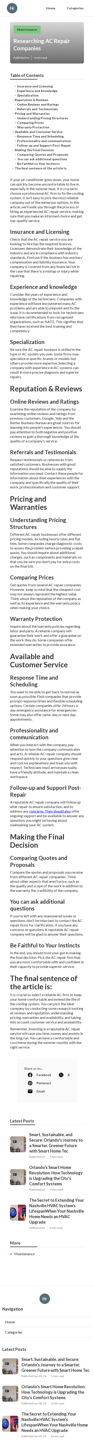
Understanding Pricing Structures (42, 118)
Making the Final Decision (34, 150)
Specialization (28, 95)
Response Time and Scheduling (40, 136)
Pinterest (44, 1083)
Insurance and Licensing (35, 86)
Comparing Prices (30, 123)
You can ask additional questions (42, 159)
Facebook (44, 1075)
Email (41, 1091)
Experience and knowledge (37, 91)
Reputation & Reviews (31, 100)
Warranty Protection (33, 127)
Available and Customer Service (39, 132)
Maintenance (27, 29)
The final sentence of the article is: (41, 168)
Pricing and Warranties (32, 113)
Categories (75, 8)
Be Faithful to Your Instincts (38, 164)
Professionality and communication (44, 141)
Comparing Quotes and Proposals (42, 154)
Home (50, 8)
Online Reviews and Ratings (38, 104)
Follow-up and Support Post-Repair (44, 145)
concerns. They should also (50, 811)
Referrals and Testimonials (37, 109)
